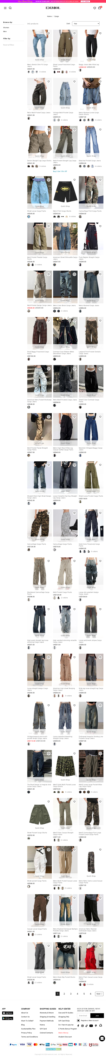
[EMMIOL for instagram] (82, 1025)
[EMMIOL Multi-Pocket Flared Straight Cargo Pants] (28, 455)
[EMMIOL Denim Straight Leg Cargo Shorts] (28, 166)
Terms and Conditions (29, 1037)
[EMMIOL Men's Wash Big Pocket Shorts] (54, 982)
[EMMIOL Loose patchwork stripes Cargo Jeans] (80, 647)
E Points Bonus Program (67, 1029)
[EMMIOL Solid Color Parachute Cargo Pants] (80, 551)
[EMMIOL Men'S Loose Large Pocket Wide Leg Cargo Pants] (80, 792)
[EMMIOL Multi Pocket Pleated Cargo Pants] (28, 264)
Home (49, 16)
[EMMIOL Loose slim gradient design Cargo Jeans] (80, 599)
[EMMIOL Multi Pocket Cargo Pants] (54, 597)
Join (97, 1016)
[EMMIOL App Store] (7, 1014)
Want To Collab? (27, 1021)
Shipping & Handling (47, 1017)
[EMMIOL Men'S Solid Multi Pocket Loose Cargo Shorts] (54, 792)
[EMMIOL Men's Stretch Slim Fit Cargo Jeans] (28, 72)
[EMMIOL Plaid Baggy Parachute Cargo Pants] (28, 359)
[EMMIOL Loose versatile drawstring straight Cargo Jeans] (54, 744)
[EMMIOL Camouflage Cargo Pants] (28, 549)
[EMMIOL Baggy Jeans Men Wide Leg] (80, 70)
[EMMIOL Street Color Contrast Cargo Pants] (80, 407)
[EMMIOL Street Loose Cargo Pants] (28, 216)
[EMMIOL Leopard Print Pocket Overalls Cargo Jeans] (80, 359)
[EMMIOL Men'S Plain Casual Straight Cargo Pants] (54, 840)
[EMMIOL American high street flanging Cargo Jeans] (54, 695)
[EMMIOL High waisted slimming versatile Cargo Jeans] (54, 647)
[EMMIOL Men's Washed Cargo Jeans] (80, 311)
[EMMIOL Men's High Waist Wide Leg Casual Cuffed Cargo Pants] (54, 455)
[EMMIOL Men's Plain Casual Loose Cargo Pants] (80, 984)
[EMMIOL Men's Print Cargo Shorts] (54, 216)
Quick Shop (39, 60)
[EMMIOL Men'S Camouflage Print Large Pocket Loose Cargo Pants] (80, 840)
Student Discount (65, 1037)
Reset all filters (8, 45)
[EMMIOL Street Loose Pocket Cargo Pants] (80, 501)
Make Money (63, 1033)
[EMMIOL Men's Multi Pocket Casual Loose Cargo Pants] (54, 888)
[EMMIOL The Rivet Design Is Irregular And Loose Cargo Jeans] (28, 792)
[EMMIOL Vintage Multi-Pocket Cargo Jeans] (54, 120)
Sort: (68, 24)
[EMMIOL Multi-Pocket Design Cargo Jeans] (28, 311)
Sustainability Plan (28, 1029)
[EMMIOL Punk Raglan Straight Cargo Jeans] (80, 264)
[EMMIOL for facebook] (78, 1025)
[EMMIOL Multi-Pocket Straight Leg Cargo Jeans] (54, 168)
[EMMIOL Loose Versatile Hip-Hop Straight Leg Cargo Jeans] (54, 503)
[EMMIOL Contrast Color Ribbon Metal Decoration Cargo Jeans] (54, 359)
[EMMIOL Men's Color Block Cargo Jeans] (54, 311)
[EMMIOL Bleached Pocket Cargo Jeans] (80, 166)
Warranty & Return (47, 1013)
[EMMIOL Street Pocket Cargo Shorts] (28, 838)
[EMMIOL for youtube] (91, 1025)
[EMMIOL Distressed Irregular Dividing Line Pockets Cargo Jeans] (80, 744)
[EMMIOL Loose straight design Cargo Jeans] (28, 695)
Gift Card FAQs (64, 1021)
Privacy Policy (26, 1033)
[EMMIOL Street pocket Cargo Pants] (28, 886)
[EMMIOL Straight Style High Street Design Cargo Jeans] (28, 503)
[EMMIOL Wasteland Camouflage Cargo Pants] (28, 599)
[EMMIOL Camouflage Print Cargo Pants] (80, 216)
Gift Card (43, 1029)
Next (98, 994)
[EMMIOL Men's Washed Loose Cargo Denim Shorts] (80, 120)
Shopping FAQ (63, 1017)
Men (5, 31)
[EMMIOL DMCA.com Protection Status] (54, 1050)
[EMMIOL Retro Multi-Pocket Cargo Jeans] (28, 118)
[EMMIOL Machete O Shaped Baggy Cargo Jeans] (80, 455)
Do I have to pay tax (65, 1025)
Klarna (42, 1025)
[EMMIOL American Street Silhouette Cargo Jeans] (54, 264)
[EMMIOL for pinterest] (96, 1025)
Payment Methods (47, 1021)
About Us (24, 1013)
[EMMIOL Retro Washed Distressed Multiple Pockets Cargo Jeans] (54, 936)
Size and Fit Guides (65, 1013)
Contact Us (25, 1017)
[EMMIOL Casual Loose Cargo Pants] (28, 934)
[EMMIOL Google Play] (7, 1019)
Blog (23, 1025)
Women (6, 28)
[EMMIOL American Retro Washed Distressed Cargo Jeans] (80, 936)
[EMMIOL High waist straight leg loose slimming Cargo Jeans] (28, 647)
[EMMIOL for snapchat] (100, 1025)
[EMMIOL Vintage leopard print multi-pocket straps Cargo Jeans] (28, 744)
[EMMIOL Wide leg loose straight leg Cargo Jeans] (80, 695)
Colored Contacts (46, 1033)
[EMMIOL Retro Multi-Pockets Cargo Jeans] (54, 405)
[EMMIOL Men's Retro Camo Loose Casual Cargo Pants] (80, 888)
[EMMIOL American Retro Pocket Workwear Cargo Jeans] (28, 407)
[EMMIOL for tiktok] (87, 1025)
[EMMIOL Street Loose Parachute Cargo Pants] (54, 72)
